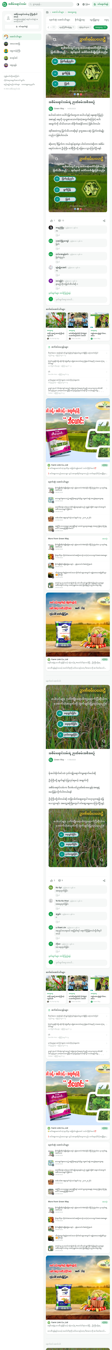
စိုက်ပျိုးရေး (80, 20)
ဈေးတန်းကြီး (15, 51)
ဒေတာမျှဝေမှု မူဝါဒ (28, 84)
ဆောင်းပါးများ (16, 37)
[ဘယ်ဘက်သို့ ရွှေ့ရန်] (50, 27)
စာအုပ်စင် (14, 58)
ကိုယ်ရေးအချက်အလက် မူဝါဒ (14, 80)
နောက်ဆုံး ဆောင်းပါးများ (59, 20)
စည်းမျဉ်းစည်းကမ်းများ (12, 84)
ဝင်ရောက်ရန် (23, 26)
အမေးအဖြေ (15, 44)
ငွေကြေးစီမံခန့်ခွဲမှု (66, 27)
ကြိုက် (58, 235)
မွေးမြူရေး (94, 20)
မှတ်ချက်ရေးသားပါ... (65, 300)
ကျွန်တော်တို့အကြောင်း (11, 76)
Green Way (59, 109)
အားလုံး (105, 539)
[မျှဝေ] (104, 220)
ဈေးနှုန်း (13, 65)
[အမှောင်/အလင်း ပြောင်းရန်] (78, 4)
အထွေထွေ (72, 12)
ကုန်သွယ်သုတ (85, 27)
